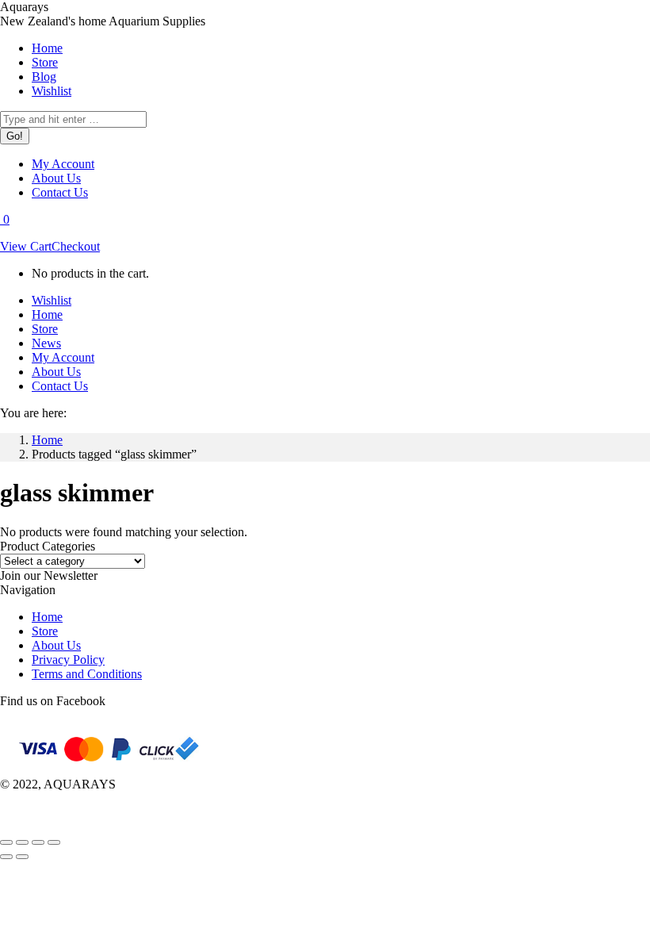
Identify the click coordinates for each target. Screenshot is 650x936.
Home (47, 616)
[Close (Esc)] (6, 842)
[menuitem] (47, 48)
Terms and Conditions (87, 674)
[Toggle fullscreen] (38, 842)
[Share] (22, 842)
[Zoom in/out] (54, 842)
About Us (56, 645)
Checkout (76, 246)
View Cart (26, 246)
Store (45, 631)
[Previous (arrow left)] (6, 856)
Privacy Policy (68, 659)
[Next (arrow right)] (22, 856)
